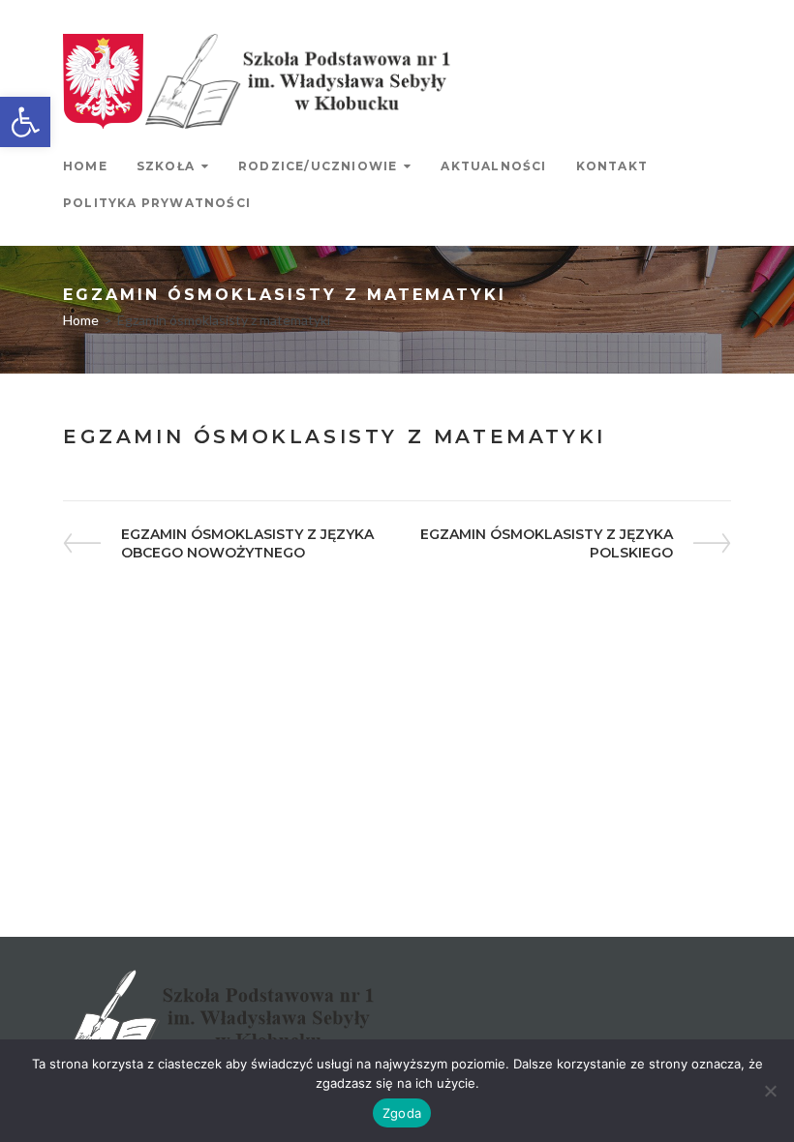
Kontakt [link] (612, 166)
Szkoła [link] (166, 166)
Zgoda (401, 1113)
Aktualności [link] (493, 166)
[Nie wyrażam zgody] (769, 1090)
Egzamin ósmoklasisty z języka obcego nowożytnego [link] (247, 543)
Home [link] (85, 166)
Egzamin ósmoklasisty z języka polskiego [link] (546, 543)
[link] (25, 122)
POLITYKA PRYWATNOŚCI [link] (157, 202)
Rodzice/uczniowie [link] (317, 166)
